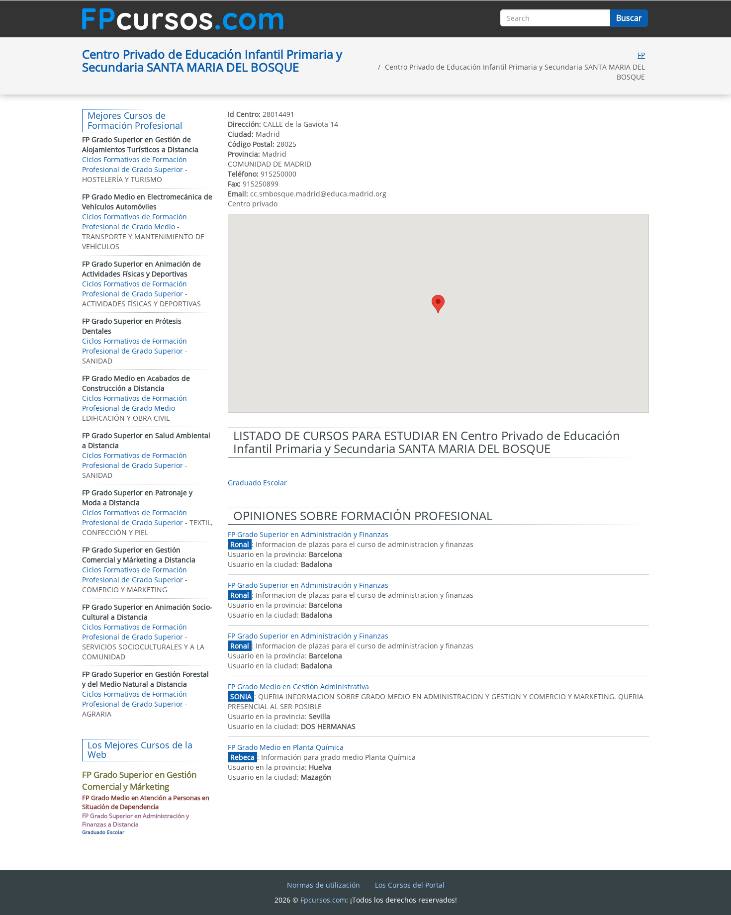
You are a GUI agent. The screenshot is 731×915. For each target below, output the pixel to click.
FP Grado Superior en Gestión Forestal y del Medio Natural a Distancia (145, 679)
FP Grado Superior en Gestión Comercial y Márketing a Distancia (138, 554)
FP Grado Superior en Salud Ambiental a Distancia (146, 440)
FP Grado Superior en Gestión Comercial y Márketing (139, 780)
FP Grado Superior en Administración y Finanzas (308, 534)
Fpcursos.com (323, 900)
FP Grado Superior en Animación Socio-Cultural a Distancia (147, 612)
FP (641, 55)
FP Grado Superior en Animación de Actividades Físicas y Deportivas (141, 268)
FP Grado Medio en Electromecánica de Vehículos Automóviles (147, 201)
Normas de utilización (323, 885)
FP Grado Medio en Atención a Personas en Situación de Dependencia (145, 802)
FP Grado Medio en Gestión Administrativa (298, 686)
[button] (438, 304)
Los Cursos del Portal (410, 885)
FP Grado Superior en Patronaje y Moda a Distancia (137, 497)
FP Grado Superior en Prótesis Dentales (132, 326)
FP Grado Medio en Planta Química (286, 747)
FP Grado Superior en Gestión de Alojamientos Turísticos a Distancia (140, 144)
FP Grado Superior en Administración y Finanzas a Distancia (135, 820)
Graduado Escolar (257, 482)
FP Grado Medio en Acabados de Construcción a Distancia (136, 383)
